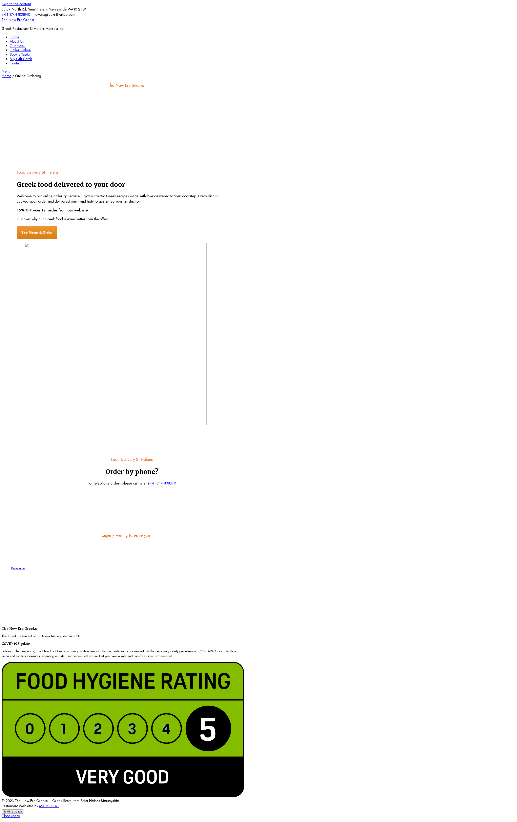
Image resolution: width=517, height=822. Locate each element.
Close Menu (11, 816)
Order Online (20, 50)
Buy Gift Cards (21, 59)
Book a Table (20, 54)
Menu (6, 71)
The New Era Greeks (18, 19)
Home (14, 37)
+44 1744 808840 (16, 14)
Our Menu (17, 45)
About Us (17, 41)
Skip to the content (16, 4)
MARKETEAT (49, 806)
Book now (18, 568)
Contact (16, 63)
